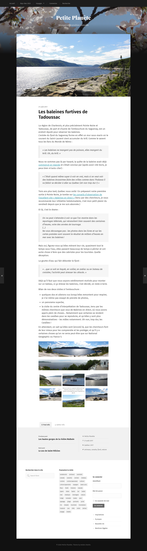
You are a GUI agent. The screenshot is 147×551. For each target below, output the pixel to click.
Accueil (12, 3)
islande (80, 488)
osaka (75, 498)
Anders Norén (85, 545)
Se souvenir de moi (102, 501)
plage (69, 501)
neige (61, 498)
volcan (84, 508)
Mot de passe (98, 491)
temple (66, 505)
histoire (73, 488)
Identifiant (96, 481)
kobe (67, 491)
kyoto (73, 491)
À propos (98, 519)
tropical (62, 508)
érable (68, 511)
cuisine (62, 481)
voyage (62, 511)
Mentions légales (101, 528)
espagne (75, 484)
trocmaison (82, 505)
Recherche (66, 3)
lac (78, 491)
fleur (61, 488)
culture (82, 481)
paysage (62, 501)
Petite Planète (73, 17)
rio (61, 505)
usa (68, 508)
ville (73, 508)
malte (83, 491)
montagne (75, 495)
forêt (66, 488)
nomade (68, 498)
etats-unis (84, 484)
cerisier (76, 478)
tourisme (73, 505)
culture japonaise (65, 484)
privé (82, 501)
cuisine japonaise (72, 481)
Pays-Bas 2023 (25, 3)
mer (61, 495)
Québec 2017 (88, 445)
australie (79, 474)
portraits (75, 501)
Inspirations (99, 515)
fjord (99, 450)
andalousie (63, 474)
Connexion (53, 3)
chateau (83, 478)
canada (94, 450)
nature (104, 450)
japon (62, 491)
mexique (67, 495)
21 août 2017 (88, 441)
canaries (69, 478)
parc (80, 498)
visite (78, 508)
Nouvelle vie (99, 524)
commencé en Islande (49, 165)
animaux (87, 450)
